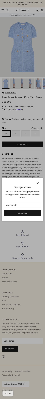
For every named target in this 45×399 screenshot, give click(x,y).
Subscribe (22, 213)
